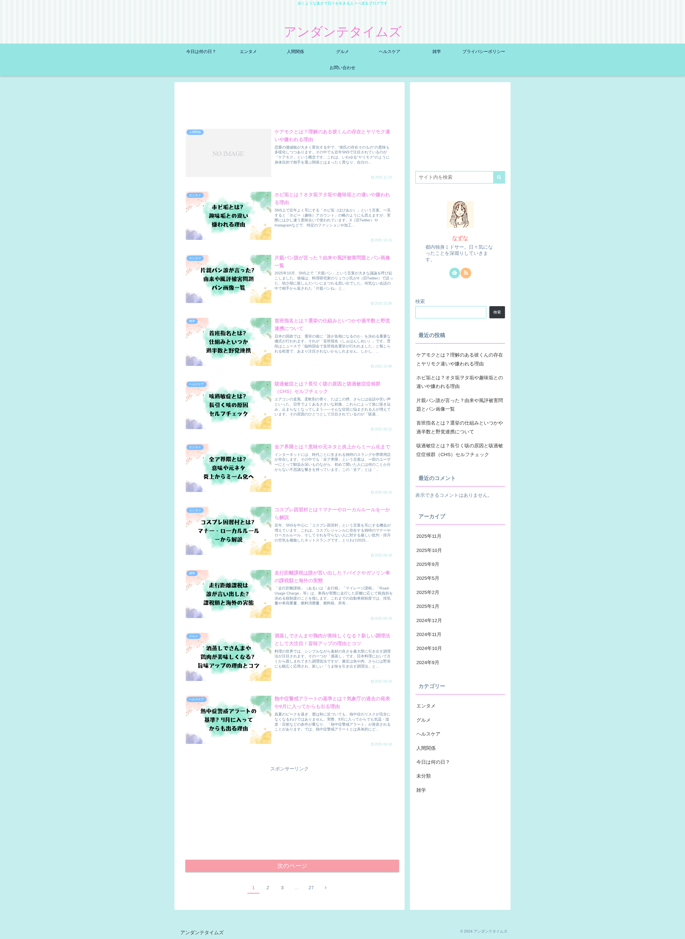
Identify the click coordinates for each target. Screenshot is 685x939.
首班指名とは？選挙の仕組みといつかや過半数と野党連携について (459, 427)
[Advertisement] (289, 104)
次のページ (292, 865)
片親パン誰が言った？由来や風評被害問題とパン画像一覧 (459, 405)
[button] (499, 177)
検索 (420, 301)
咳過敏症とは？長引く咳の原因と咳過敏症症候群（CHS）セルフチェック (459, 450)
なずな (460, 238)
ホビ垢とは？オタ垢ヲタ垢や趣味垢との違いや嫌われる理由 (459, 382)
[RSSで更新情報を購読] (466, 273)
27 (311, 887)
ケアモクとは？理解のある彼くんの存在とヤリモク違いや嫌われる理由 (459, 359)
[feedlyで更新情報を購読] (454, 273)
